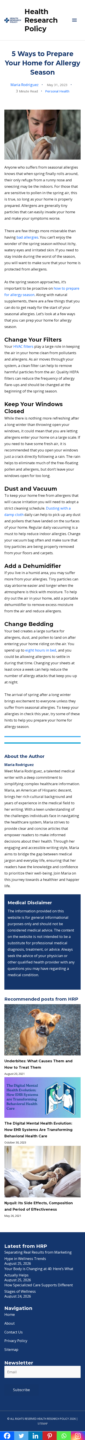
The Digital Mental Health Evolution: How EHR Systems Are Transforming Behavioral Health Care (38, 1129)
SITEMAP (42, 1423)
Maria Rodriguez (24, 84)
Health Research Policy (41, 20)
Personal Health (57, 91)
